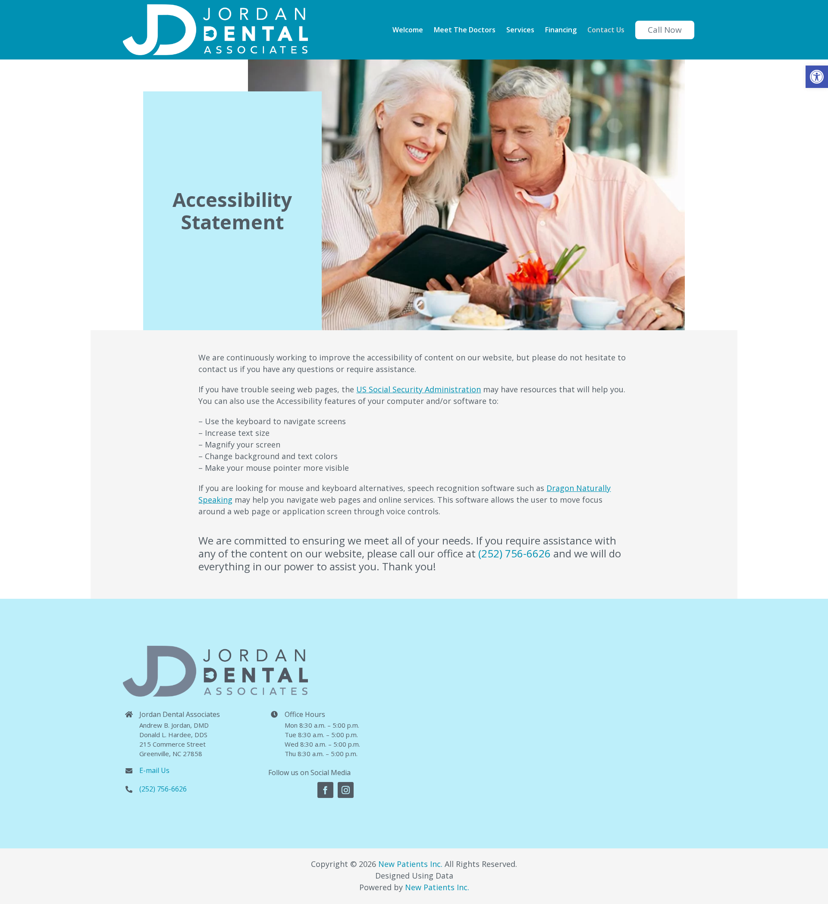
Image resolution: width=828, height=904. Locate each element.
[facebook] (325, 790)
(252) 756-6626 (514, 553)
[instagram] (346, 790)
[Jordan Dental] (565, 724)
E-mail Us (154, 770)
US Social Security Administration (418, 389)
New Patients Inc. (410, 864)
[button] (817, 77)
